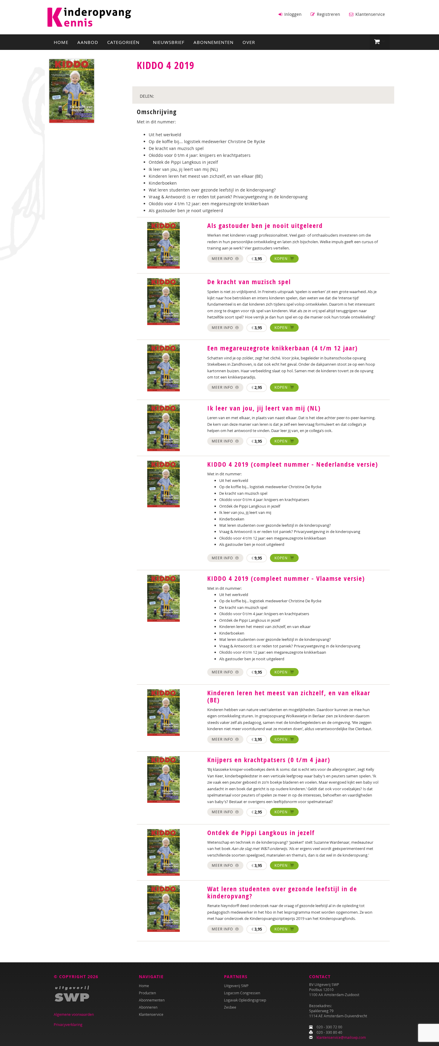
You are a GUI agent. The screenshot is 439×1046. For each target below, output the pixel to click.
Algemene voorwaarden (74, 1014)
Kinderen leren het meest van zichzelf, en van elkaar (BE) (288, 696)
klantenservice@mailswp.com (341, 1037)
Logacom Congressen (242, 992)
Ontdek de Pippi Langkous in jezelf (261, 832)
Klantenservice (369, 14)
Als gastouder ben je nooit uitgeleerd (265, 225)
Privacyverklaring (68, 1024)
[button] (380, 41)
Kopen (281, 258)
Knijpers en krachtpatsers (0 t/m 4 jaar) (268, 759)
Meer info (223, 258)
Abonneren (148, 1007)
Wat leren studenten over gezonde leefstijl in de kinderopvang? (282, 892)
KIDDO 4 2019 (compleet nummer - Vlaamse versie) (286, 578)
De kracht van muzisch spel (249, 281)
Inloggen (292, 14)
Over (248, 42)
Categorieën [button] (124, 42)
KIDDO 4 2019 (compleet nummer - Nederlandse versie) (292, 464)
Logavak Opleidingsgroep (245, 1000)
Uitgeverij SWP (236, 985)
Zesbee (230, 1007)
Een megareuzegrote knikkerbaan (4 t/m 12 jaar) (282, 348)
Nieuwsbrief (169, 42)
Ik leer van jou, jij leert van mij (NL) (264, 408)
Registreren (328, 14)
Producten (147, 992)
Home (61, 42)
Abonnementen (214, 42)
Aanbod (87, 42)
